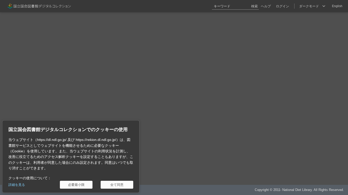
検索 (254, 6)
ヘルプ (266, 6)
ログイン (282, 6)
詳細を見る (16, 185)
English (337, 6)
